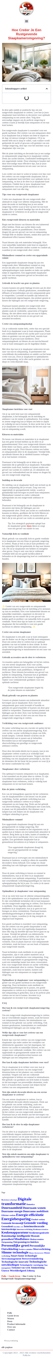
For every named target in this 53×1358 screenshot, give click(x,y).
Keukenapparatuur (15, 1232)
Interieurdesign (8, 1229)
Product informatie (16, 1324)
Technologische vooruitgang (31, 1265)
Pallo (3, 1276)
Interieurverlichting (25, 1229)
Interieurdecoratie (34, 1226)
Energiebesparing (16, 1219)
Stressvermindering (32, 1258)
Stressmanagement (11, 1258)
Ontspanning (7, 1242)
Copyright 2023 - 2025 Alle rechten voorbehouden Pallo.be (26, 1354)
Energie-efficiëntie (30, 1215)
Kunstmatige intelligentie (15, 1235)
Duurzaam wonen (34, 1208)
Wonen (10, 1318)
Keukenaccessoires (40, 1229)
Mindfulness (21, 1239)
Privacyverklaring (11, 1341)
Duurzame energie (11, 1211)
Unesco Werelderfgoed (13, 1270)
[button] (26, 21)
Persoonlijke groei (15, 1245)
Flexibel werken (38, 1219)
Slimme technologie (14, 1252)
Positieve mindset (26, 1249)
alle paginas (7, 1347)
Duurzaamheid (11, 1208)
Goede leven (14, 1276)
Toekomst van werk (20, 1267)
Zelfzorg (31, 1270)
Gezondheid (7, 1226)
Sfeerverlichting (41, 1249)
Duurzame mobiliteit (35, 1211)
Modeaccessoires (37, 1239)
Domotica (30, 1204)
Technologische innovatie (15, 1261)
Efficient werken (8, 1215)
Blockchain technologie (9, 1200)
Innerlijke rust (18, 1226)
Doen (9, 1321)
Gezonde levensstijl (12, 1223)
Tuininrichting (38, 1267)
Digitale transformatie (16, 1201)
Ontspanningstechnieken (26, 1242)
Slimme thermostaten (36, 1253)
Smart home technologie (24, 1255)
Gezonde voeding (36, 1223)
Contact (11, 1330)
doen (29, 526)
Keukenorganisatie (39, 1232)
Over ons (11, 1327)
